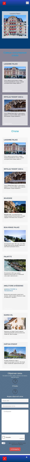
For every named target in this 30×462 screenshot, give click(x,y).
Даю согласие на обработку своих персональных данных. (17, 443)
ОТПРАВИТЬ (15, 449)
